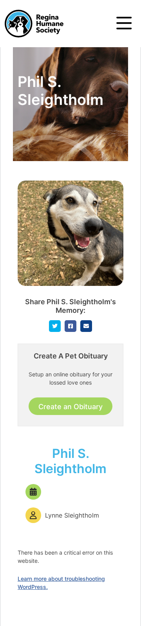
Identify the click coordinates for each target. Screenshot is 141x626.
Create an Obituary (70, 407)
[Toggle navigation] (124, 23)
